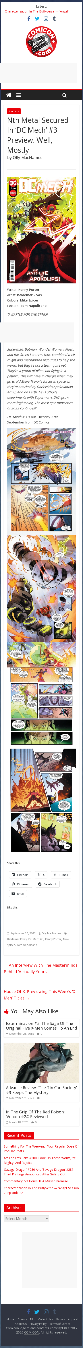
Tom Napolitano (27, 945)
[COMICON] (41, 27)
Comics (14, 111)
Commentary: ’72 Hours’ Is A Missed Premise (37, 11)
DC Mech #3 (35, 939)
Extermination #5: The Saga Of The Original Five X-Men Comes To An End (41, 1026)
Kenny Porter (53, 939)
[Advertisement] (49, 1260)
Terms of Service (60, 1324)
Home (11, 1319)
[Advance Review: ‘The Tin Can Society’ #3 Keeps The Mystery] (41, 1045)
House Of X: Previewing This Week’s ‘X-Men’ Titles (40, 995)
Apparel (73, 1319)
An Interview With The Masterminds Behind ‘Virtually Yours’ (40, 968)
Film (32, 1319)
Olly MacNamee (51, 933)
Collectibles (45, 1319)
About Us (21, 1324)
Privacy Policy (38, 1324)
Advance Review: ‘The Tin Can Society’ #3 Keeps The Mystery (41, 1090)
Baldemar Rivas (17, 939)
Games (60, 1319)
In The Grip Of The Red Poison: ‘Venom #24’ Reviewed (35, 1114)
